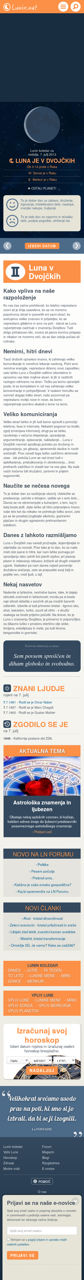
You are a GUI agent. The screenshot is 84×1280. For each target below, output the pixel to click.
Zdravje (8, 1163)
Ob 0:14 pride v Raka (42, 166)
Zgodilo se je (40, 724)
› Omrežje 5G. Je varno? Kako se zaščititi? (42, 945)
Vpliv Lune (10, 1152)
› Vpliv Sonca (19, 1005)
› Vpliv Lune (17, 1000)
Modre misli (11, 1168)
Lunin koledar (13, 1146)
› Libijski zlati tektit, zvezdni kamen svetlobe (42, 931)
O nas (42, 1191)
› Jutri (30, 970)
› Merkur (34, 981)
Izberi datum (42, 246)
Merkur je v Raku (42, 179)
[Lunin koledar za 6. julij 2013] (7, 246)
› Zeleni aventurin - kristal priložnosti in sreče (42, 925)
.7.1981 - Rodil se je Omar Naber (27, 702)
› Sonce (13, 981)
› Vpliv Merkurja (54, 1005)
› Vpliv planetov (22, 1011)
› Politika (42, 864)
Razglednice (51, 1163)
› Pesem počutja (42, 871)
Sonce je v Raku (42, 173)
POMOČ (44, 1181)
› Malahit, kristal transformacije (42, 938)
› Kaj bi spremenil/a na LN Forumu (42, 891)
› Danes (13, 970)
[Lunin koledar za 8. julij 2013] (77, 246)
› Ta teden (51, 970)
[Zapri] (75, 1201)
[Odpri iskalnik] (76, 7)
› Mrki (65, 975)
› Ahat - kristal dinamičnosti (42, 918)
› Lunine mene (41, 975)
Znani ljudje (39, 688)
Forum (47, 1146)
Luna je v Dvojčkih (42, 160)
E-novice (48, 1168)
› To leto (15, 975)
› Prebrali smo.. (42, 878)
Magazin (48, 1152)
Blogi (45, 1157)
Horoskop (10, 1157)
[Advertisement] (42, 57)
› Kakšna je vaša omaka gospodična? (42, 884)
